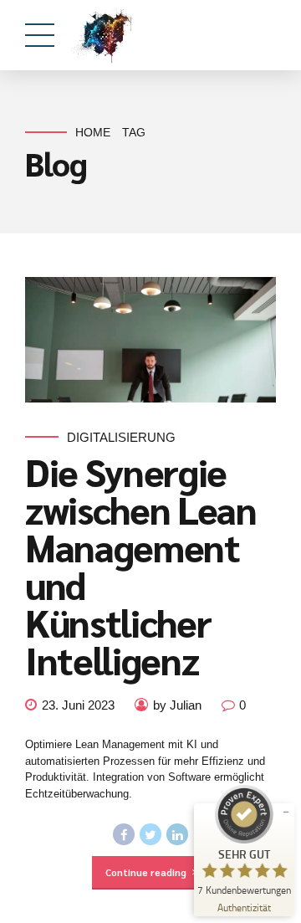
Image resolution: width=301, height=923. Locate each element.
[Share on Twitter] (150, 834)
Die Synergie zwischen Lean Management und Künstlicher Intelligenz (140, 565)
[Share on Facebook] (124, 834)
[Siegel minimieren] (286, 811)
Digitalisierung (121, 437)
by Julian (177, 705)
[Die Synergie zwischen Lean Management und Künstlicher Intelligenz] (150, 340)
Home (92, 132)
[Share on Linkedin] (177, 834)
